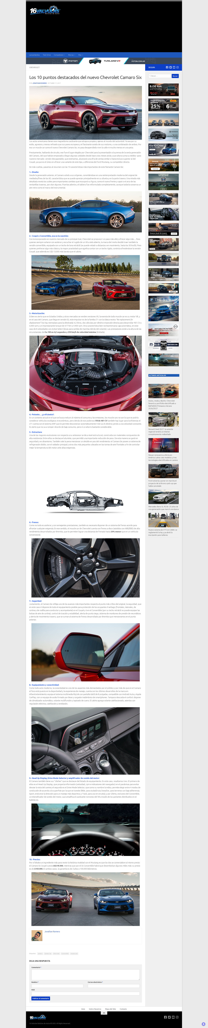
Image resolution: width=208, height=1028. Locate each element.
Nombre (34, 982)
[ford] (163, 190)
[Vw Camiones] (163, 265)
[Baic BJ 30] (163, 96)
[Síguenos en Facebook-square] (167, 67)
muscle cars (74, 953)
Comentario (36, 967)
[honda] (163, 205)
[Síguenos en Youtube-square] (174, 67)
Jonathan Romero (39, 83)
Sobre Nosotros (95, 1009)
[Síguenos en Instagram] (177, 67)
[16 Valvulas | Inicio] (45, 10)
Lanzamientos (34, 55)
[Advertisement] (104, 36)
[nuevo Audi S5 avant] (163, 235)
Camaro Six (48, 953)
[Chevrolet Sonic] (163, 250)
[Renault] (163, 293)
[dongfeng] (163, 125)
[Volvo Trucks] (163, 351)
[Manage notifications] (203, 1024)
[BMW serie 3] (163, 321)
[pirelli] (163, 110)
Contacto (123, 1009)
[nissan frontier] (163, 336)
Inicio (83, 1009)
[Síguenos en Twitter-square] (170, 67)
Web (33, 990)
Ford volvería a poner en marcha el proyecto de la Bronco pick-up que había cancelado (162, 483)
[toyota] (163, 280)
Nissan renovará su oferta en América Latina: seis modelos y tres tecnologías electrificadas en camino (163, 457)
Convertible (65, 953)
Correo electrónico (95, 982)
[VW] (163, 171)
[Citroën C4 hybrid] (163, 366)
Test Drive (47, 55)
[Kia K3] (163, 156)
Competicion (58, 55)
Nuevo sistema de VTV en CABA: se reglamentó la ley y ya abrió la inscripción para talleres (162, 532)
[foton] (104, 61)
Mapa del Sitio (110, 1009)
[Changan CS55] (163, 140)
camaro (40, 953)
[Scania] (163, 220)
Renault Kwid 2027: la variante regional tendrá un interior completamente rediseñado (160, 431)
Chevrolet (34, 67)
